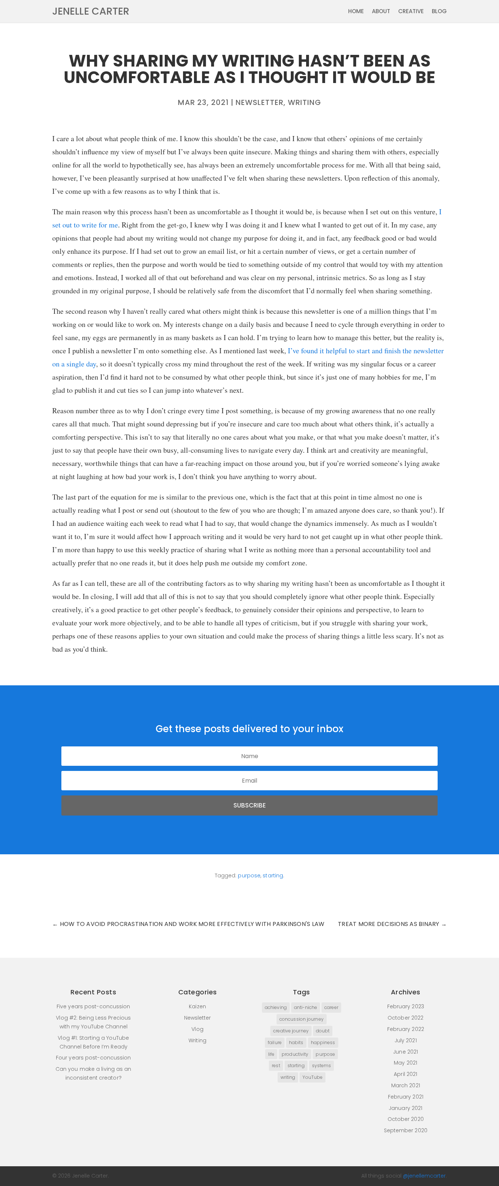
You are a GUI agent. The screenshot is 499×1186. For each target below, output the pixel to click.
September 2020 (405, 1130)
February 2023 (405, 1006)
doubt (323, 1031)
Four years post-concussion (93, 1057)
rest (276, 1065)
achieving (276, 1007)
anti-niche (305, 1007)
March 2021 (405, 1085)
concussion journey (301, 1019)
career (331, 1007)
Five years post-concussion (93, 1006)
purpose (249, 875)
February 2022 (405, 1029)
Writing (304, 102)
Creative (411, 12)
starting (273, 875)
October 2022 (405, 1017)
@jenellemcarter (424, 1175)
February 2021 (405, 1096)
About (381, 12)
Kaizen (197, 1006)
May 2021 (405, 1062)
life (271, 1054)
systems (321, 1065)
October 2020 (406, 1119)
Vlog (197, 1029)
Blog (439, 12)
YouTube (312, 1077)
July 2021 (406, 1040)
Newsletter (259, 102)
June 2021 (405, 1051)
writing (288, 1077)
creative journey (291, 1031)
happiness (323, 1042)
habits (296, 1042)
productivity (295, 1054)
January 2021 (405, 1108)
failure (275, 1042)
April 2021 (405, 1074)
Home (356, 12)
